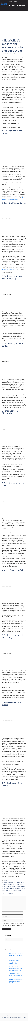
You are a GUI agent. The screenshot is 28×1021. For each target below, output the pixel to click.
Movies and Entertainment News (16, 3)
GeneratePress (14, 1019)
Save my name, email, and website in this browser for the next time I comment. (13, 924)
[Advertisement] (14, 999)
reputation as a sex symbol (9, 63)
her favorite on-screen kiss (8, 269)
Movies (5, 880)
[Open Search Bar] (12, 9)
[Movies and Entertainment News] (4, 3)
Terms (13, 1015)
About (22, 1015)
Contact (18, 1015)
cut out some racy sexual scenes (15, 827)
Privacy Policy (7, 1015)
